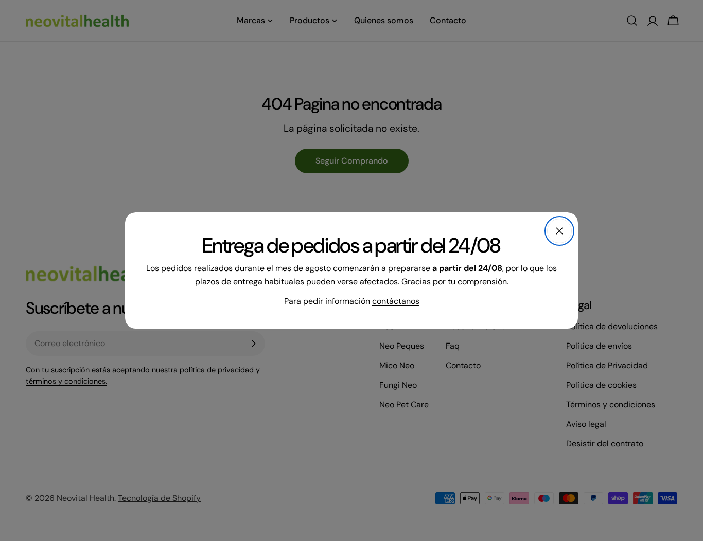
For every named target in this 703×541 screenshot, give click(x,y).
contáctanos (395, 301)
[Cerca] (559, 231)
